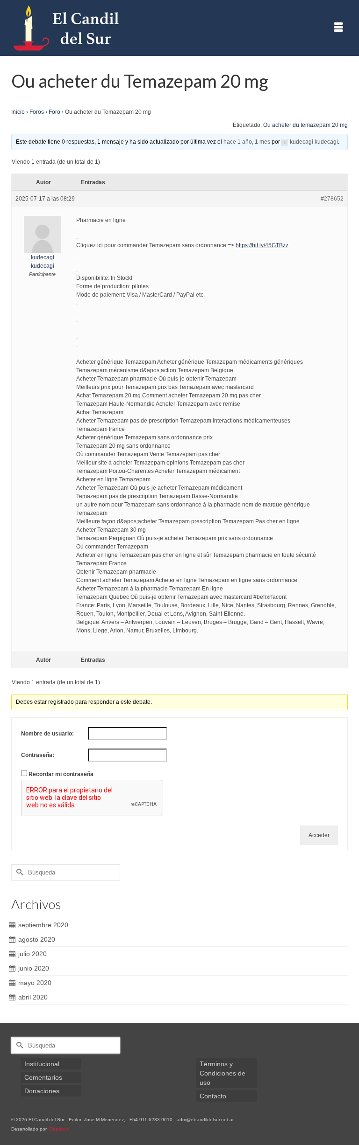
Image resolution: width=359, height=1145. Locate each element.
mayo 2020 (34, 982)
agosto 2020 (36, 939)
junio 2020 (33, 968)
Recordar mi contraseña (61, 774)
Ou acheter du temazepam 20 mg (305, 125)
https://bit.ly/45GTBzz (262, 245)
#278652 (332, 198)
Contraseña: (37, 755)
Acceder (319, 835)
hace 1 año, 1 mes (246, 142)
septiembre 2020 (43, 925)
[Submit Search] (18, 872)
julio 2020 (32, 954)
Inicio (18, 112)
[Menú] (338, 28)
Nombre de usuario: (47, 733)
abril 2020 (33, 997)
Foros (36, 112)
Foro (54, 112)
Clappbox (59, 1128)
